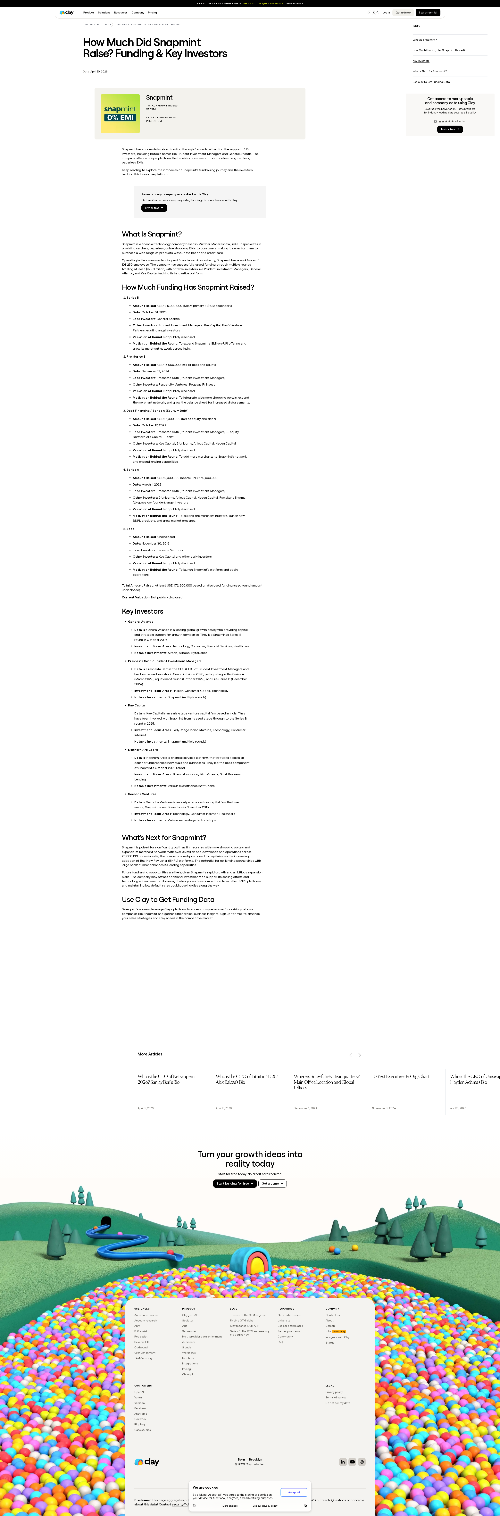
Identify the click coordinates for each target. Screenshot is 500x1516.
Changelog (189, 1374)
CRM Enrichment (144, 1352)
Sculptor (187, 1320)
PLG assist (140, 1331)
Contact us (333, 1315)
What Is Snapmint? (425, 39)
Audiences (189, 1342)
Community (285, 1336)
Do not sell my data (338, 1402)
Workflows (189, 1352)
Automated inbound (147, 1315)
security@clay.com (185, 1504)
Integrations (190, 1363)
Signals (186, 1347)
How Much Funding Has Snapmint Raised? (439, 50)
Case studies (142, 1429)
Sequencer (189, 1331)
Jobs (328, 1331)
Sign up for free (231, 914)
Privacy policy (334, 1392)
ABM (137, 1325)
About (330, 1320)
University (284, 1320)
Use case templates (290, 1325)
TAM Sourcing (143, 1358)
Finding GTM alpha (242, 1320)
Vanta (138, 1397)
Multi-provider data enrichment (202, 1336)
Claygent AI (189, 1315)
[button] (351, 1056)
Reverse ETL (142, 1342)
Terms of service (336, 1397)
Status (330, 1342)
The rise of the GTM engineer (248, 1315)
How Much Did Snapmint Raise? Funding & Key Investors (148, 24)
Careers (331, 1325)
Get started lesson (289, 1315)
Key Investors (421, 60)
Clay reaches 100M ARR (244, 1325)
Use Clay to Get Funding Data (431, 81)
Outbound (141, 1347)
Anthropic (140, 1413)
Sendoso (140, 1408)
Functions (188, 1358)
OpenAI (139, 1392)
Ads (184, 1325)
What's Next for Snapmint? (430, 71)
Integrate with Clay (338, 1337)
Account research (145, 1320)
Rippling (139, 1424)
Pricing (186, 1368)
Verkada (139, 1402)
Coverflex (140, 1418)
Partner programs (289, 1331)
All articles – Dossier (98, 24)
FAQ (280, 1342)
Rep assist (140, 1336)
